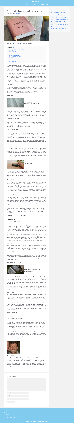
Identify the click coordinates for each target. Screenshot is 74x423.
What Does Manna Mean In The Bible (14, 338)
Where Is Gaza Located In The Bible (59, 30)
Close (14, 47)
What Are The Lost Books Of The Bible (59, 24)
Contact (43, 4)
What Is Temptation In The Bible (58, 15)
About (38, 4)
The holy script (37, 1)
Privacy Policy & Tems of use (10, 417)
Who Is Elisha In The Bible (56, 26)
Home (27, 4)
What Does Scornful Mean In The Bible (59, 28)
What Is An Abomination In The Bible (59, 17)
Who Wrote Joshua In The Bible (58, 12)
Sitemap (6, 416)
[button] (47, 4)
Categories (32, 4)
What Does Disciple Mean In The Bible (59, 14)
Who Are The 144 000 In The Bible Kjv (59, 19)
